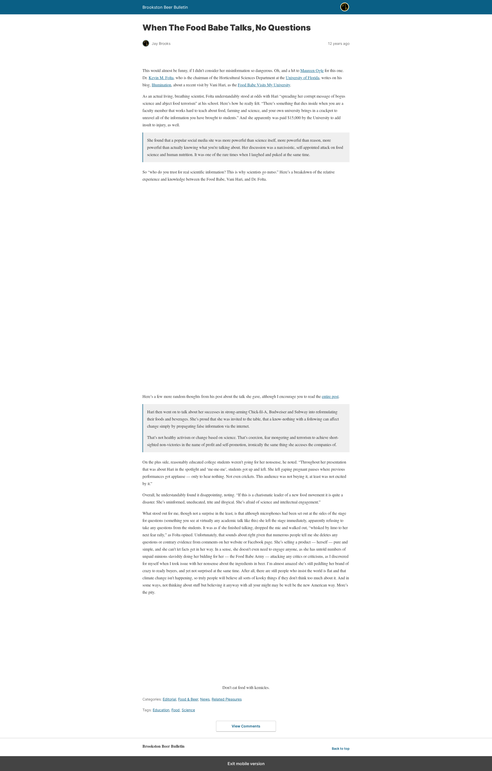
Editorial (169, 699)
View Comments (246, 726)
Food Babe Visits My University (264, 84)
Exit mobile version (246, 763)
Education (161, 710)
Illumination (161, 84)
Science (188, 710)
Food (175, 710)
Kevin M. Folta (161, 77)
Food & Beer (188, 699)
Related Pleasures (227, 699)
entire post (330, 396)
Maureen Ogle (312, 70)
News (205, 699)
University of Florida (302, 77)
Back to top (341, 749)
